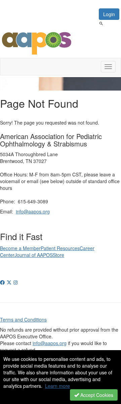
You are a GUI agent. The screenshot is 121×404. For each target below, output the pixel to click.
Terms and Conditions (23, 319)
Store (58, 254)
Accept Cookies (96, 395)
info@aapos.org (33, 211)
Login (109, 14)
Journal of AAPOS (33, 254)
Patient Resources (60, 248)
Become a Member (20, 248)
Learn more (57, 385)
